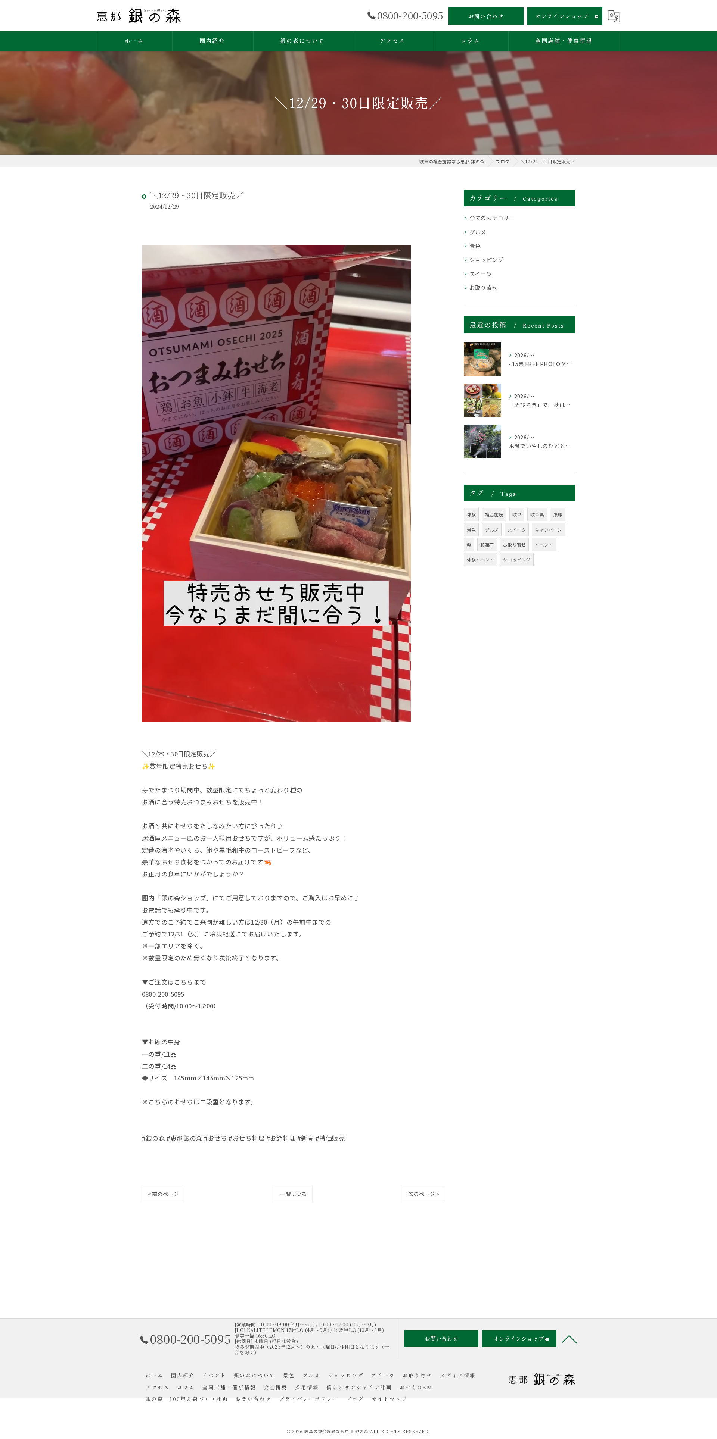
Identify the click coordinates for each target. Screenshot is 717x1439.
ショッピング (486, 259)
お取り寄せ (483, 287)
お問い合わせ (486, 16)
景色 (475, 246)
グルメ (478, 232)
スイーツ (480, 274)
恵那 (557, 514)
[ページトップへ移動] (569, 1338)
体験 (471, 514)
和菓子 (487, 544)
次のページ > (424, 1194)
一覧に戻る (293, 1194)
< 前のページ (163, 1194)
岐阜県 (537, 514)
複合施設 (494, 514)
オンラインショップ (562, 16)
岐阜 (516, 514)
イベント (544, 544)
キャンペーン (548, 529)
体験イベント (480, 559)
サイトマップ (389, 1398)
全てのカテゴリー (492, 218)
